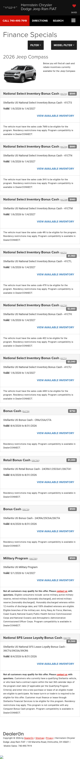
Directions (40, 21)
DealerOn (29, 738)
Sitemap (39, 738)
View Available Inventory (55, 116)
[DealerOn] (13, 733)
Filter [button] (34, 45)
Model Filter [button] (63, 45)
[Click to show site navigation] (73, 20)
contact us (62, 591)
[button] (15, 20)
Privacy (49, 738)
